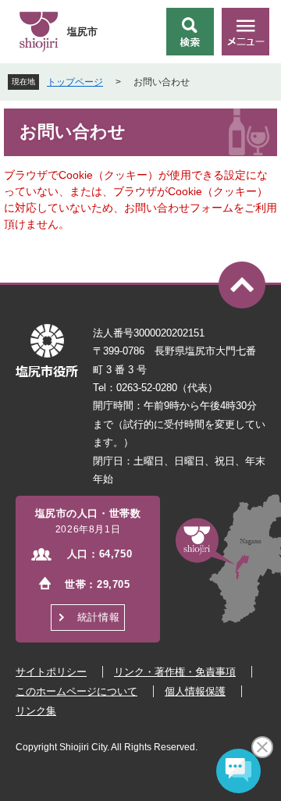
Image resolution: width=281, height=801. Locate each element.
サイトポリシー (51, 672)
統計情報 (98, 617)
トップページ (75, 82)
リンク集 (36, 711)
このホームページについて (76, 691)
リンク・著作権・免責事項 (175, 672)
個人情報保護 (195, 691)
